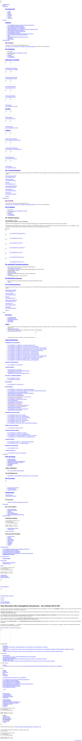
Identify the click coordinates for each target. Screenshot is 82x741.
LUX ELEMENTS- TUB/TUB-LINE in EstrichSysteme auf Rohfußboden (17, 400)
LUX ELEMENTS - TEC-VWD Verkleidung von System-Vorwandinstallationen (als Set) (18, 373)
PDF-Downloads (10, 456)
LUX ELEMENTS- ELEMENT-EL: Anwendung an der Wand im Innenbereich (23, 346)
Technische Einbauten (9, 439)
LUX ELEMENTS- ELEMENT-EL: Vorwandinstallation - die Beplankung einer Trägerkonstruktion (27, 347)
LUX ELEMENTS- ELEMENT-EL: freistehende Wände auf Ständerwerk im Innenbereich (25, 350)
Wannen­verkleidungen (38, 646)
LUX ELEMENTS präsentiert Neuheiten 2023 (17, 31)
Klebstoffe (34, 666)
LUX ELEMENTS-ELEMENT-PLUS (17, 233)
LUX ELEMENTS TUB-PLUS (16, 252)
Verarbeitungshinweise (12, 317)
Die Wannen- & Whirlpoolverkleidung (13, 375)
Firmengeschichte (6, 720)
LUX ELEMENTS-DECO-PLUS (16, 261)
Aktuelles (4, 20)
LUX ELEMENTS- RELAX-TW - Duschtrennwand (18, 416)
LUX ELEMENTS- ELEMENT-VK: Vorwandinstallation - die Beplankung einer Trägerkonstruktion (27, 355)
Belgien (9, 537)
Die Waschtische (8, 381)
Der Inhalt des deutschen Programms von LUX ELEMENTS (14, 677)
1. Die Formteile (11, 56)
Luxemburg (10, 541)
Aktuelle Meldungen (4, 547)
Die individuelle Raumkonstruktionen (16, 264)
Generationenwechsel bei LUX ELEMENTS (16, 28)
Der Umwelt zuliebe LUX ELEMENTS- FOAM (17, 52)
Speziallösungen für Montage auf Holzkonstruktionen (54, 649)
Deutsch (9, 11)
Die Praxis (8, 315)
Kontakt (2, 565)
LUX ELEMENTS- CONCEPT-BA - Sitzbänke (17, 432)
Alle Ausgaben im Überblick (10, 496)
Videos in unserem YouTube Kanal (14, 331)
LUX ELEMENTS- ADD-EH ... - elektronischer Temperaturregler (21, 441)
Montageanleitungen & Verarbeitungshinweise (16, 461)
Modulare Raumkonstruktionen (11, 425)
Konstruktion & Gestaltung (13, 319)
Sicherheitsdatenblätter (12, 460)
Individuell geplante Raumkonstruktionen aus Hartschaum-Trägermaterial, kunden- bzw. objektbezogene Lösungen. (25, 658)
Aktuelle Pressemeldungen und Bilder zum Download (18, 502)
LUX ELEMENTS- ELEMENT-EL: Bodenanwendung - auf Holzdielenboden (23, 351)
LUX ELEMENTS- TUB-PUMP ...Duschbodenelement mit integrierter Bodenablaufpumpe (18, 405)
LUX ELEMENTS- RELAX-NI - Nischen (16, 421)
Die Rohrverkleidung (9, 367)
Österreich (10, 543)
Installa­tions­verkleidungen (21, 646)
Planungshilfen (10, 321)
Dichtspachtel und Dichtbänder (11, 445)
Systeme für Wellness (12, 488)
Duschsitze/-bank (39, 651)
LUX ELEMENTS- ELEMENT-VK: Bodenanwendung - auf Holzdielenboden (23, 359)
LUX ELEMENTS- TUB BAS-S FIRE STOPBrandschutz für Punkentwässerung (17, 407)
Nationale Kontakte (4, 576)
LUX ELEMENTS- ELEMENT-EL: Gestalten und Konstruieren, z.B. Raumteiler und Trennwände (27, 349)
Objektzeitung (9, 492)
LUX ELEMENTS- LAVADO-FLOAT (16, 384)
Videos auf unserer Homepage (13, 328)
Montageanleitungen (11, 340)
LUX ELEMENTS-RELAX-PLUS (17, 257)
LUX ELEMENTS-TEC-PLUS (16, 238)
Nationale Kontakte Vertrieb (13, 528)
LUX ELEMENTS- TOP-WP (14, 379)
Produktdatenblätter (11, 459)
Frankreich (10, 538)
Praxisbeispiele (10, 320)
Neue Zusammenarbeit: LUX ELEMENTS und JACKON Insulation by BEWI (23, 29)
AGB (40, 726)
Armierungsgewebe (52, 666)
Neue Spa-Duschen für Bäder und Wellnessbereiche (17, 34)
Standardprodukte (6, 40)
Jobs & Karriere (11, 512)
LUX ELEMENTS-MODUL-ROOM (15, 427)
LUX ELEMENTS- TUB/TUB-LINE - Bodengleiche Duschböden (21, 389)
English (9, 12)
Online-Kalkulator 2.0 (4, 586)
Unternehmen (5, 504)
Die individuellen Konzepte (13, 278)
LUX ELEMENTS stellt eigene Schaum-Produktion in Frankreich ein (21, 25)
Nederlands (10, 14)
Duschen (8, 109)
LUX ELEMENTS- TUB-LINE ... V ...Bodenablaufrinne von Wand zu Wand (16, 402)
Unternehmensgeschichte (12, 510)
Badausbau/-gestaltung (12, 60)
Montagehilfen (59, 666)
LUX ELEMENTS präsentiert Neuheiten (15, 26)
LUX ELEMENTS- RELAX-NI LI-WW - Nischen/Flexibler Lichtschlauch (22, 422)
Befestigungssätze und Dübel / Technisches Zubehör (13, 666)
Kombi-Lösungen (22, 649)
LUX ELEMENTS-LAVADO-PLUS (17, 247)
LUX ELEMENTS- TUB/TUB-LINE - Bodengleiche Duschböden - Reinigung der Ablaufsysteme (27, 390)
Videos (7, 324)
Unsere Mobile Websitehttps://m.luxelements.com (5, 602)
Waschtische (45, 646)
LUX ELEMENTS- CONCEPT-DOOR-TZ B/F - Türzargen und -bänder (22, 435)
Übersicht (9, 55)
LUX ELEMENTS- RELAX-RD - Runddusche (17, 418)
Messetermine (5, 672)
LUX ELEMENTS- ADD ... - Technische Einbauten (18, 443)
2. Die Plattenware (11, 57)
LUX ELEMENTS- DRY (13, 448)
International (10, 18)
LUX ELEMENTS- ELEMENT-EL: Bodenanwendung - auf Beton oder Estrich (23, 353)
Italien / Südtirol (11, 540)
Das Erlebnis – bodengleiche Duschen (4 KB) (12, 627)
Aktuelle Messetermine (4, 556)
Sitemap (4, 5)
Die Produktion (10, 49)
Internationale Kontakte (4, 577)
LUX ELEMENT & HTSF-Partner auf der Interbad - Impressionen (20, 33)
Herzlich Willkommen (12, 509)
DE (7, 6)
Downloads (5, 454)
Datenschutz (35, 726)
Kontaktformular (6, 4)
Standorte (9, 511)
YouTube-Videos (6, 693)
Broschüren (10, 465)
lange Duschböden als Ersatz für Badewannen (35, 649)
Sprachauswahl (10, 9)
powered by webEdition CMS (78, 740)
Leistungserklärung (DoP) (13, 463)
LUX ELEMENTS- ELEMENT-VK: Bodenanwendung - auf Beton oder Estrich (23, 358)
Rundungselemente (59, 651)
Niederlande (10, 542)
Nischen (34, 651)
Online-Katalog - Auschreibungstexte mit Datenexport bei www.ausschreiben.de (23, 475)
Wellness (8, 130)
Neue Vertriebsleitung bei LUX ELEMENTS (16, 27)
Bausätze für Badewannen (13, 651)
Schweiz (9, 545)
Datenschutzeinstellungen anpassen (7, 726)
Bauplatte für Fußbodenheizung (11, 362)
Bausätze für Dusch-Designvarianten (25, 651)
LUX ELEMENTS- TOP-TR (14, 378)
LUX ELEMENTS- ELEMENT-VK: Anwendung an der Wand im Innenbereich (23, 354)
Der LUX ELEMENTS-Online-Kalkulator (16, 470)
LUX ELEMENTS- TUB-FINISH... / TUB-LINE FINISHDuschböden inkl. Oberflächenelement (19, 397)
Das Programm (10, 478)
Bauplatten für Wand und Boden (9, 646)
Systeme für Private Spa (10, 450)
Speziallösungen (6, 198)
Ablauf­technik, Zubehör (69, 649)
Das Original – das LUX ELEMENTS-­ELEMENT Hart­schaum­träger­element (20, 46)
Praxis (4, 312)
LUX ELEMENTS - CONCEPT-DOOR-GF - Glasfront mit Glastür (21, 436)
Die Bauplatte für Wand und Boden (12, 342)
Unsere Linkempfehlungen (13, 513)
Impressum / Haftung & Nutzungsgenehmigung (24, 726)
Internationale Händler (7, 718)
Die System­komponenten (12, 170)
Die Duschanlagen (9, 386)
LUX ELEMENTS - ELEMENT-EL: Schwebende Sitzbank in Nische (21, 345)
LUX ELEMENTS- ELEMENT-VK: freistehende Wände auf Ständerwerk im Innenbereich (25, 357)
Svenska (9, 16)
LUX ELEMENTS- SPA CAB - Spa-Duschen (17, 452)
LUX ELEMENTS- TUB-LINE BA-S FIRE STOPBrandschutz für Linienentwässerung (18, 409)
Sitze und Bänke (46, 651)
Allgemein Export (11, 536)
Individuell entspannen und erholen (12, 412)
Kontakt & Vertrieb (6, 515)
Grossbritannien (11, 539)
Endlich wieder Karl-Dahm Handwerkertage (16, 30)
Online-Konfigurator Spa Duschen (7, 595)
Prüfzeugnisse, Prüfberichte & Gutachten (15, 462)
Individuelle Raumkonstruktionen (12, 430)
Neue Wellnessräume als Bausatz (14, 32)
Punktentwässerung (6, 649)
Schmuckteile (52, 651)
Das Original (9, 42)
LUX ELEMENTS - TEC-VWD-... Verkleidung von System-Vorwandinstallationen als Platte (18, 370)
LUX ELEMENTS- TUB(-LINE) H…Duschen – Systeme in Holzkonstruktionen (16, 395)
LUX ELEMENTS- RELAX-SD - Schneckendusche (18, 420)
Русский (9, 15)
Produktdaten (10, 464)
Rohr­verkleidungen (29, 646)
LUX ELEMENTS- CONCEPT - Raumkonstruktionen (18, 434)
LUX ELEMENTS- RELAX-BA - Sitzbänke (17, 414)
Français (9, 13)
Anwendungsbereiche (12, 318)
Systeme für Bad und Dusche (13, 487)
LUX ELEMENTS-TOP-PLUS (16, 242)
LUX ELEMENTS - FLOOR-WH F (15, 364)
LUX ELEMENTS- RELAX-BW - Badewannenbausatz (19, 417)
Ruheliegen (5, 651)
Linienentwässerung (14, 649)
